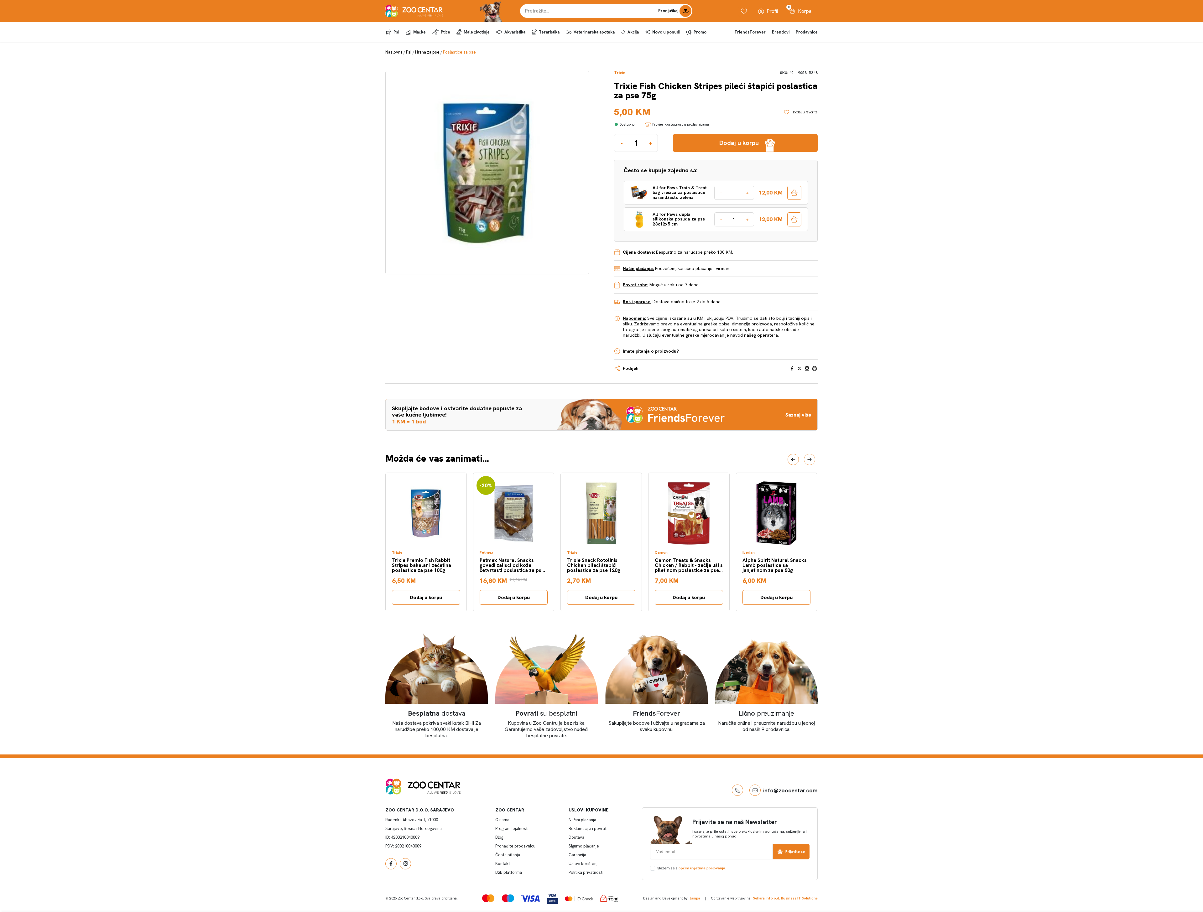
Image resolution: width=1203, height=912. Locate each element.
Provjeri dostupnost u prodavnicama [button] (680, 124)
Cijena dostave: (639, 252)
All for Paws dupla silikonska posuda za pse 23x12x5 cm (679, 219)
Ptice (445, 32)
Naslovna (394, 52)
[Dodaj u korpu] (794, 193)
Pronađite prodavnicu (515, 846)
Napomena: (634, 318)
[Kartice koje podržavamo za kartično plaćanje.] (488, 898)
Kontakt (502, 863)
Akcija (633, 32)
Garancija (577, 855)
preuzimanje (766, 713)
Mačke (419, 32)
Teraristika (549, 32)
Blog (499, 837)
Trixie (619, 73)
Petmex (486, 553)
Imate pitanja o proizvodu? (651, 351)
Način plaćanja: (638, 268)
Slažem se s (691, 868)
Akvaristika (514, 32)
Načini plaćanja (582, 819)
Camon (661, 553)
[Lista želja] (743, 11)
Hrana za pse (427, 52)
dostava (436, 713)
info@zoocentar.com (790, 790)
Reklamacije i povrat (588, 828)
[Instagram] (405, 863)
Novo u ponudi (666, 32)
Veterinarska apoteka (594, 32)
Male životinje (477, 32)
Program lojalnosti (512, 828)
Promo (700, 32)
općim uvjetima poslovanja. (702, 868)
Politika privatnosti (586, 872)
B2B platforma (508, 872)
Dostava (576, 837)
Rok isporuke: (637, 301)
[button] (793, 459)
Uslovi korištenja (584, 863)
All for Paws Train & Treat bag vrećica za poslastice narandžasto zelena (680, 192)
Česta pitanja (507, 855)
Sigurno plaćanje (584, 846)
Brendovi (780, 32)
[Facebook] (391, 863)
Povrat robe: (635, 285)
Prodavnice (807, 32)
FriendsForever (750, 32)
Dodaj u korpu (426, 597)
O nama (502, 819)
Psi (396, 32)
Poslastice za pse (459, 52)
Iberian (748, 553)
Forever (656, 713)
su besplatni (546, 713)
